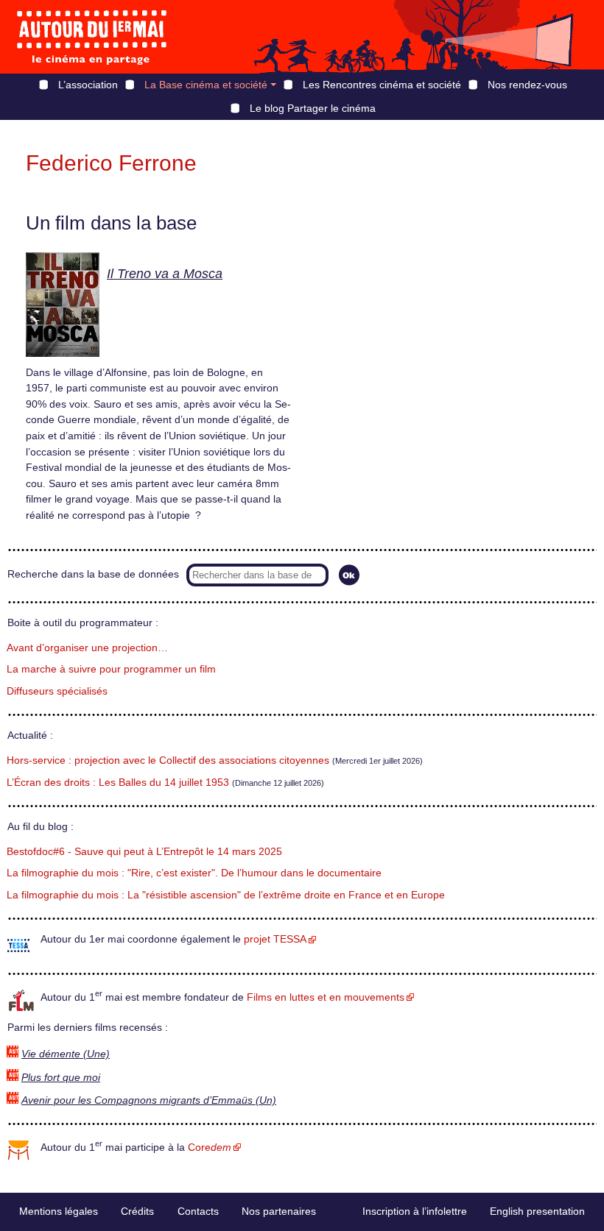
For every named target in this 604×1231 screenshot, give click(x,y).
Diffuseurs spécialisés (57, 691)
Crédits (137, 1211)
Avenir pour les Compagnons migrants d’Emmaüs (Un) (148, 1100)
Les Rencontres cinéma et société (382, 85)
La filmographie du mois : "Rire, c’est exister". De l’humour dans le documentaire (194, 873)
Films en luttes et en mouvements (325, 997)
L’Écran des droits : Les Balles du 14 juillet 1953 (118, 782)
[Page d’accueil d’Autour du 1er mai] (92, 37)
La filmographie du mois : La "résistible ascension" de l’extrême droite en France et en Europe (226, 895)
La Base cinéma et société (205, 85)
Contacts (198, 1211)
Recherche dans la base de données (93, 574)
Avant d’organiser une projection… (87, 647)
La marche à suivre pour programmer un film (111, 669)
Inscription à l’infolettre (414, 1211)
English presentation (537, 1211)
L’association (88, 85)
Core (209, 1147)
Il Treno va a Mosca (164, 273)
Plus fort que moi (60, 1077)
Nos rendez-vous (527, 85)
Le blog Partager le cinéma (313, 108)
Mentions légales (58, 1211)
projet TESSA (275, 939)
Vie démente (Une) (65, 1054)
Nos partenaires (279, 1211)
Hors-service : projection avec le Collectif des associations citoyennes (168, 760)
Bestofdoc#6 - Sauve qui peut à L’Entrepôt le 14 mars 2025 (144, 851)
